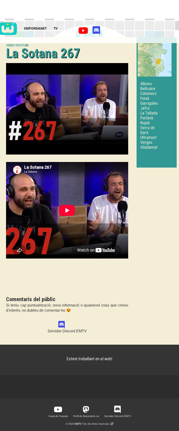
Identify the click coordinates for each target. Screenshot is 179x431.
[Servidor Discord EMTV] (96, 32)
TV (56, 28)
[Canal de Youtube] (84, 32)
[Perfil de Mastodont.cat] (86, 409)
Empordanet (35, 28)
